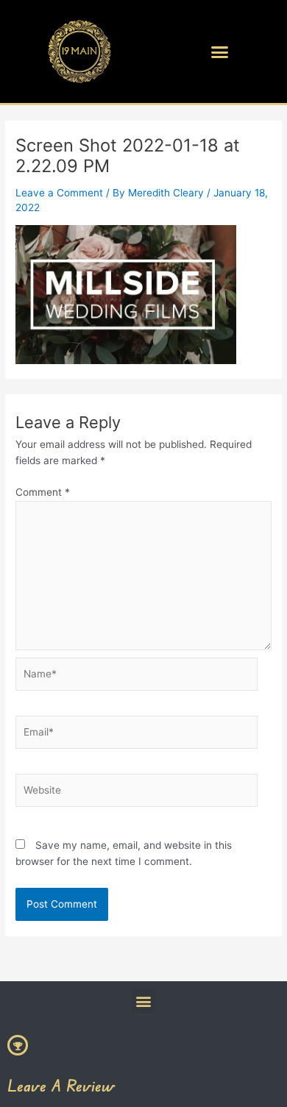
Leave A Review (61, 1085)
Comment (42, 492)
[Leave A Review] (17, 1045)
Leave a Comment (59, 193)
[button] (220, 51)
